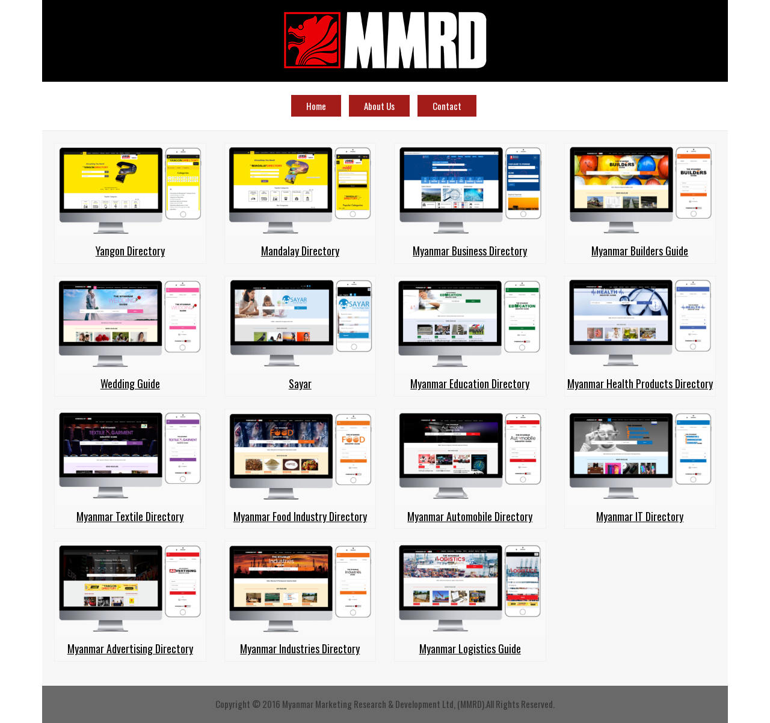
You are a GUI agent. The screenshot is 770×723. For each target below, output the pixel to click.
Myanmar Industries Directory (300, 648)
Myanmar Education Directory (469, 383)
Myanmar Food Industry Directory (300, 516)
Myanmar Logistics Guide (470, 648)
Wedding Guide (130, 383)
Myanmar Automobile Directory (469, 516)
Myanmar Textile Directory (129, 516)
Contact (447, 105)
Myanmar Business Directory (470, 250)
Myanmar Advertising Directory (130, 648)
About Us (379, 105)
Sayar (300, 383)
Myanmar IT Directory (639, 516)
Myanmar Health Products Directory (640, 383)
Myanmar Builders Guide (639, 250)
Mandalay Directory (300, 250)
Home (316, 105)
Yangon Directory (130, 250)
